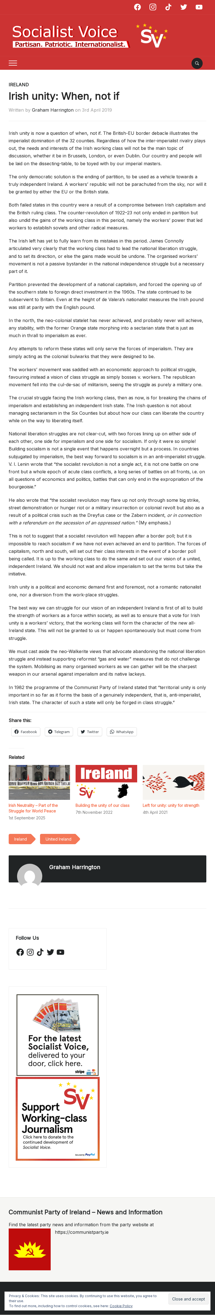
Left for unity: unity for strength (171, 805)
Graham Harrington (53, 110)
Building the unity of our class (103, 805)
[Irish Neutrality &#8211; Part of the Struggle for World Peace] (39, 782)
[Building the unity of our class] (106, 782)
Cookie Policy (121, 1306)
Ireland (19, 84)
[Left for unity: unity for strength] (173, 782)
